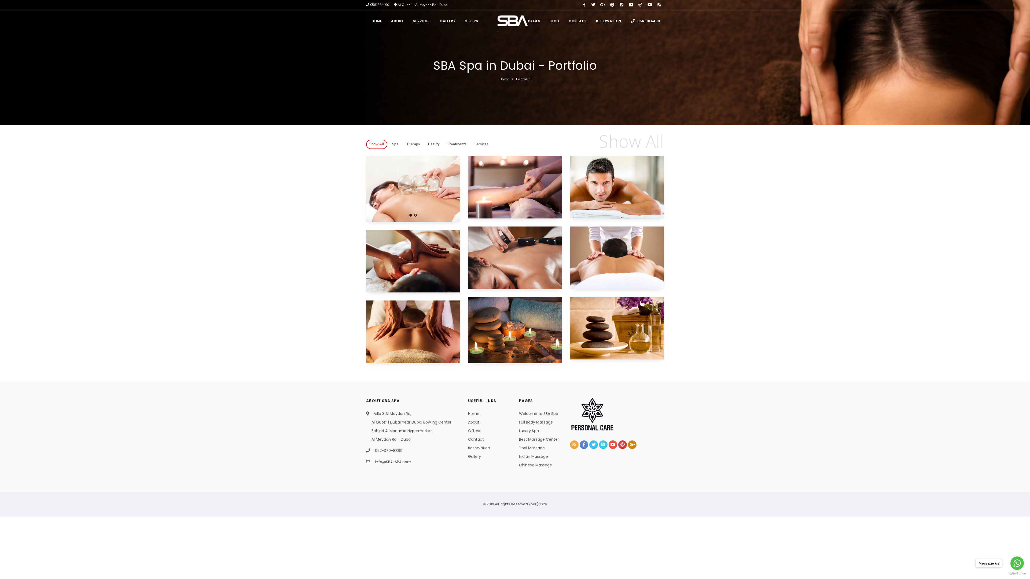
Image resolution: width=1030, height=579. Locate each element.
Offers (471, 21)
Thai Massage (532, 448)
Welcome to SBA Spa (538, 413)
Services (422, 21)
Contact (578, 21)
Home (376, 21)
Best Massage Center (539, 439)
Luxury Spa (529, 430)
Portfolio (523, 79)
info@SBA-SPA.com (393, 462)
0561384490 (648, 21)
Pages (534, 21)
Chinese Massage (535, 465)
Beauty (434, 144)
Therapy (413, 144)
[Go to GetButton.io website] (1017, 573)
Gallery (447, 21)
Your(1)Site (538, 504)
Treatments (457, 144)
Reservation (608, 21)
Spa (395, 144)
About (397, 21)
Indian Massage (533, 456)
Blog (555, 21)
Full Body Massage (536, 422)
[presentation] (370, 187)
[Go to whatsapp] (1017, 563)
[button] (410, 215)
